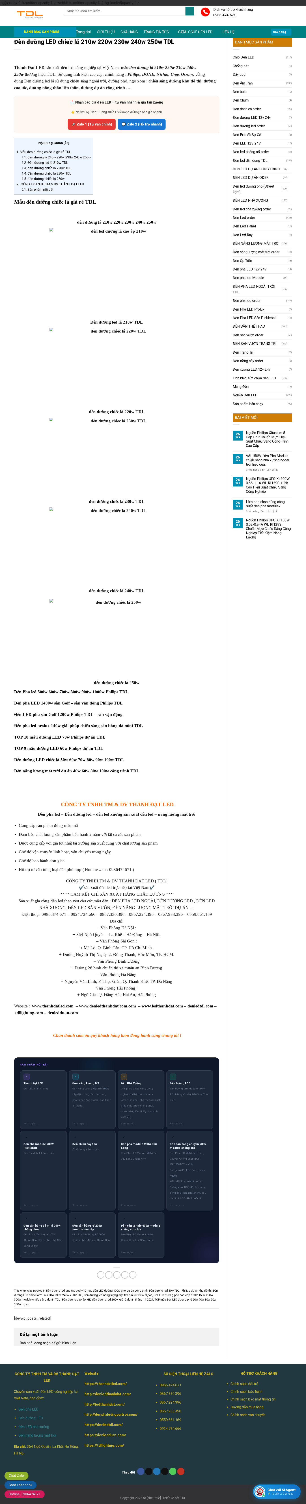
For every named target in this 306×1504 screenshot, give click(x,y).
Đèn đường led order (249, 126)
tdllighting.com (29, 1012)
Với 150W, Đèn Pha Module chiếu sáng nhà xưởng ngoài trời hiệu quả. (267, 460)
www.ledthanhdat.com (162, 1006)
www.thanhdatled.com (52, 1006)
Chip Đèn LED (243, 57)
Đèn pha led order (247, 300)
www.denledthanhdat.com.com (107, 1006)
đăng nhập (42, 1343)
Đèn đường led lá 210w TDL (45, 163)
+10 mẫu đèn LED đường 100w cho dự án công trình (114, 1290)
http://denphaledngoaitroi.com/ (111, 1414)
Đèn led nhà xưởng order (252, 209)
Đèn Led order (244, 218)
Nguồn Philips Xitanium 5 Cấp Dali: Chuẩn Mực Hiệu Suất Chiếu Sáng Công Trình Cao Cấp (267, 439)
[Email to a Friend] (117, 1275)
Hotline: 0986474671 (24, 1494)
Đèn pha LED (28, 1409)
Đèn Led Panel (244, 226)
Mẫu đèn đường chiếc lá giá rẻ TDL (44, 152)
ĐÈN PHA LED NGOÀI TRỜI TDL (254, 289)
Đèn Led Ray (242, 235)
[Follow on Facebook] (140, 1471)
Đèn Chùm (241, 100)
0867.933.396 (170, 1411)
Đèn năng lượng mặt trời (37, 1435)
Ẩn (66, 143)
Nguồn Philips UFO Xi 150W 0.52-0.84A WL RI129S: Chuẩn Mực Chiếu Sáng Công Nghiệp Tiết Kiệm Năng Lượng (268, 528)
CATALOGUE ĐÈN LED (195, 32)
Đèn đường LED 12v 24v (252, 117)
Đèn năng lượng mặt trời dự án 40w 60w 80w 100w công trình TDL (76, 771)
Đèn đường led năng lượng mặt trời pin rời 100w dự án (118, 1295)
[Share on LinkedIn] (132, 1275)
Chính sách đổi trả (244, 1384)
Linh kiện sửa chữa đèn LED (254, 378)
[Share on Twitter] (108, 1275)
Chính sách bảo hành (246, 1391)
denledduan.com (62, 1012)
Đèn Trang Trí (243, 352)
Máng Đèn (241, 387)
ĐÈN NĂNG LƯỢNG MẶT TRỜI (256, 243)
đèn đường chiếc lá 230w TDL (46, 173)
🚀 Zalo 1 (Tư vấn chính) (91, 124)
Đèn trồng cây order (248, 361)
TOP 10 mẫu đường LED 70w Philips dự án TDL (60, 737)
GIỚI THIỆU (106, 32)
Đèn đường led (55, 1290)
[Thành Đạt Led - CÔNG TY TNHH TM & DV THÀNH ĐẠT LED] (35, 16)
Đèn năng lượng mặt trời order (256, 252)
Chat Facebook (20, 1485)
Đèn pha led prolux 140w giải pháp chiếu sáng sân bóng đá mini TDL (78, 725)
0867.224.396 (170, 1402)
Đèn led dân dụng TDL (250, 160)
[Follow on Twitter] (156, 1471)
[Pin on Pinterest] (125, 1275)
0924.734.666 (170, 1428)
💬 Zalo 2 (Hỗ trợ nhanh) (141, 124)
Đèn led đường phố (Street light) (253, 189)
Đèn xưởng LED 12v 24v (252, 369)
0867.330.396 (170, 1394)
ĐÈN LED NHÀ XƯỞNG (250, 200)
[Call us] (173, 1471)
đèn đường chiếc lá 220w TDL (46, 168)
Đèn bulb (240, 92)
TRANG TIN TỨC (156, 32)
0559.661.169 (170, 1420)
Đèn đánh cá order (247, 109)
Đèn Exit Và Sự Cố (247, 135)
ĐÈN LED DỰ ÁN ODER (251, 177)
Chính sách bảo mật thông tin (253, 1399)
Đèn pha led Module (248, 278)
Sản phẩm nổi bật (37, 190)
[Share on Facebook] (100, 1275)
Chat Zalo (16, 1476)
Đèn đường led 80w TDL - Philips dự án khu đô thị (180, 1290)
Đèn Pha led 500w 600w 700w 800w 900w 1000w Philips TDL (71, 691)
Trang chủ (83, 32)
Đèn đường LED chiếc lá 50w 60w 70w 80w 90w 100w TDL (69, 759)
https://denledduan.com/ (105, 1435)
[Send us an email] (164, 1471)
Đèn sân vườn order (248, 335)
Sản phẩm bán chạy (248, 404)
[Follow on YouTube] (181, 1471)
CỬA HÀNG (129, 32)
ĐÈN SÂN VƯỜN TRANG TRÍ (254, 343)
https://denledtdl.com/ (103, 1425)
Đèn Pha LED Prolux (248, 309)
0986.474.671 (170, 1385)
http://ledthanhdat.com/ (104, 1404)
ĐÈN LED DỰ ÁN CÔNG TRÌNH (256, 169)
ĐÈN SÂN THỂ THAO (249, 326)
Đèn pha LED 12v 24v (249, 269)
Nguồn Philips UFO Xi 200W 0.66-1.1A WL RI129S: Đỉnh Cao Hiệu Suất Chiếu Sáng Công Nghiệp (268, 485)
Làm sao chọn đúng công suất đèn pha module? (265, 504)
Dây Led (239, 74)
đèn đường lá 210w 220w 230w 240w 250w (56, 157)
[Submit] (189, 11)
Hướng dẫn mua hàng (247, 1407)
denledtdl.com (200, 1006)
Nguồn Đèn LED (245, 395)
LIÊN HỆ (228, 32)
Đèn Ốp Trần (242, 261)
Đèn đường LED (30, 1418)
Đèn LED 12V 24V (247, 143)
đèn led (67, 67)
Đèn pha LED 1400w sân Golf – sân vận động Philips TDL (68, 703)
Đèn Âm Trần (243, 83)
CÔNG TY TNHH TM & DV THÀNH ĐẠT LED (50, 184)
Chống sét (241, 66)
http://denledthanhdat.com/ (107, 1394)
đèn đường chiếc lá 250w (43, 179)
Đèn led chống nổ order (251, 152)
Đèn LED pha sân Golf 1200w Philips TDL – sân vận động (68, 714)
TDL (183, 1498)
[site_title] (154, 1498)
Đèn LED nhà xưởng (33, 1427)
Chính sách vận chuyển (248, 1415)
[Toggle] (290, 169)
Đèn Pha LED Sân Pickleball (254, 318)
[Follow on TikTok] (149, 1471)
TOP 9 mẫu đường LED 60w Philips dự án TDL (58, 748)
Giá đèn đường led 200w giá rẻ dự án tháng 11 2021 (120, 1299)
